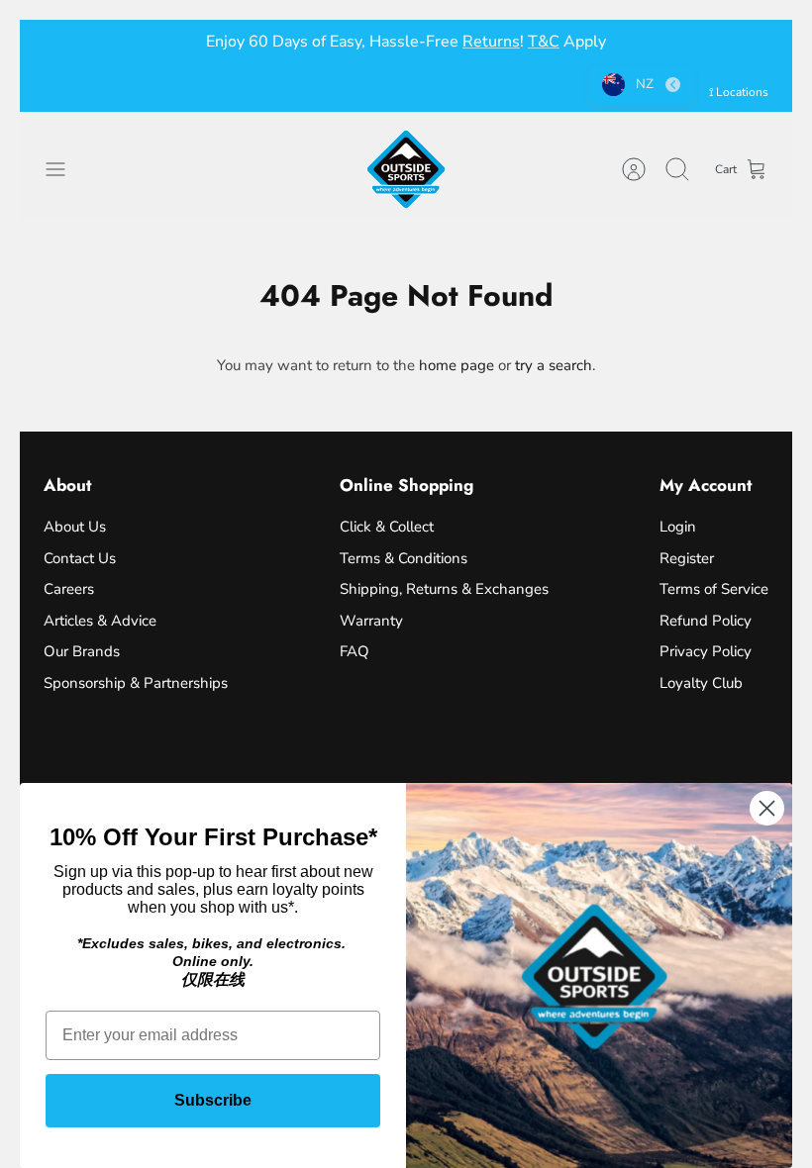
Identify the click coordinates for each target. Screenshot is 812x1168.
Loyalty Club (701, 683)
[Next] (753, 41)
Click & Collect (387, 526)
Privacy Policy (706, 651)
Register (687, 558)
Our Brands (82, 651)
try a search (553, 365)
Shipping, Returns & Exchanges (444, 589)
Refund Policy (706, 621)
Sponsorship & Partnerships (136, 683)
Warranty (371, 621)
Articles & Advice (100, 621)
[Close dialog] (767, 808)
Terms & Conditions (403, 558)
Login (678, 526)
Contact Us (80, 558)
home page (456, 365)
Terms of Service (714, 589)
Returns (491, 41)
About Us (75, 526)
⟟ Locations (738, 92)
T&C (543, 41)
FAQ (354, 651)
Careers (69, 589)
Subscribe (213, 1100)
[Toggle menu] (65, 169)
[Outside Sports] (406, 169)
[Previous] (58, 41)
